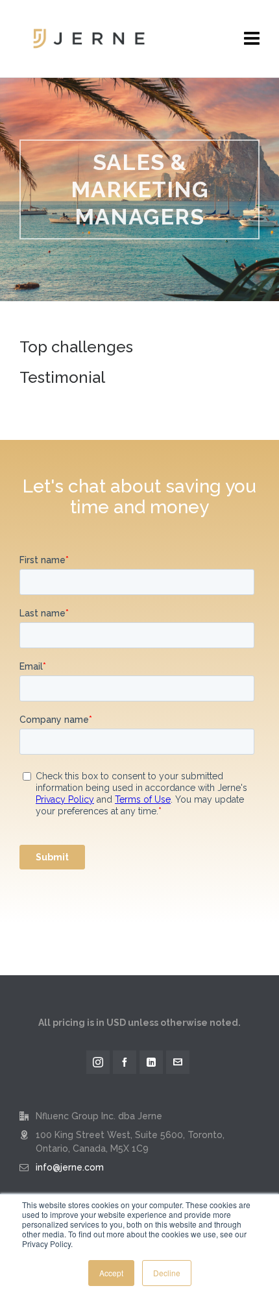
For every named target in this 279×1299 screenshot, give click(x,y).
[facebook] (124, 1062)
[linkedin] (151, 1062)
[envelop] (177, 1062)
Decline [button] (166, 1272)
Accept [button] (111, 1272)
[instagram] (98, 1062)
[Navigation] (252, 39)
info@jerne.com (70, 1167)
